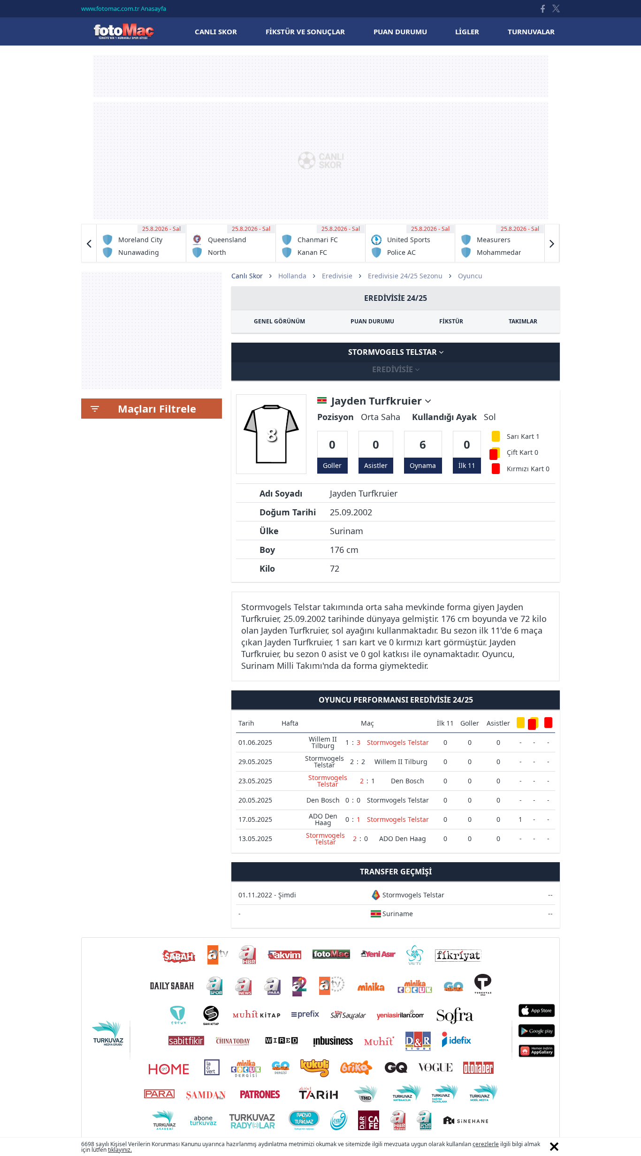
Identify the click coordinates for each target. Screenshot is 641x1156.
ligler (467, 31)
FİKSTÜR (451, 321)
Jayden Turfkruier (378, 401)
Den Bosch (407, 780)
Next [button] (551, 243)
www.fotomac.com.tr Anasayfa (123, 8)
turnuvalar (531, 31)
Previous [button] (89, 243)
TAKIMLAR (523, 321)
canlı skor (216, 31)
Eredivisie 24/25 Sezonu (405, 275)
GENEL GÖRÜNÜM (279, 321)
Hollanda (292, 275)
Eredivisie (337, 275)
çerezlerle (486, 1144)
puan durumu (400, 31)
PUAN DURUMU (372, 321)
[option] (141, 243)
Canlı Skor (123, 31)
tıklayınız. (120, 1150)
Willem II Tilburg (323, 742)
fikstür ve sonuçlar (305, 31)
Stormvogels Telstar (393, 352)
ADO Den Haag (323, 819)
